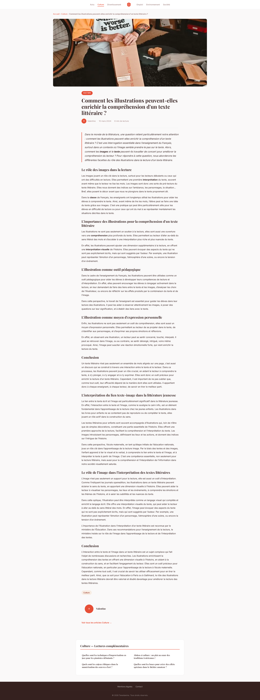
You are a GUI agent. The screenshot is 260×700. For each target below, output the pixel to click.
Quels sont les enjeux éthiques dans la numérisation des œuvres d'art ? (100, 665)
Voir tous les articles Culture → (97, 622)
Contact (139, 686)
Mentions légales (124, 686)
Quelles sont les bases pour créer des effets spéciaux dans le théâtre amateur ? (154, 665)
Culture (101, 4)
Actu (92, 4)
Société (166, 4)
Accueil (56, 14)
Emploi (140, 4)
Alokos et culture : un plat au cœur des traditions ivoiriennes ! (152, 656)
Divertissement (114, 4)
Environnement (153, 4)
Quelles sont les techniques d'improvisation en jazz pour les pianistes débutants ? (104, 656)
